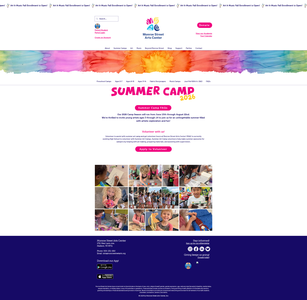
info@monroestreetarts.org (114, 254)
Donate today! (203, 258)
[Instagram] (190, 249)
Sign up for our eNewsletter (197, 243)
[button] (139, 48)
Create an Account (103, 38)
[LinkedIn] (202, 249)
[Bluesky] (207, 249)
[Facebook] (196, 249)
